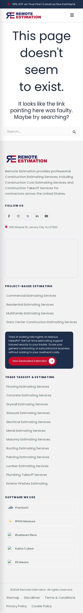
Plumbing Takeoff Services (26, 475)
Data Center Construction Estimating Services (41, 322)
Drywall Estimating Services (27, 404)
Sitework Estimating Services (28, 413)
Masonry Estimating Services (28, 439)
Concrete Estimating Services (29, 395)
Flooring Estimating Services (27, 386)
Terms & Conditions (60, 598)
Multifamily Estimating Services (30, 313)
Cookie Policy (41, 606)
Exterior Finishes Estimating (26, 483)
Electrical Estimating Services (28, 422)
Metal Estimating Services (26, 431)
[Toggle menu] (72, 15)
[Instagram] (18, 216)
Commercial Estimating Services (31, 296)
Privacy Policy (16, 606)
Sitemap (12, 598)
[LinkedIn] (37, 216)
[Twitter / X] (27, 216)
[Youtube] (46, 216)
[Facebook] (9, 216)
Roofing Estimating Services (27, 448)
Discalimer (32, 598)
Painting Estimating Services (27, 457)
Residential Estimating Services (30, 304)
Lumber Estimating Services (27, 466)
